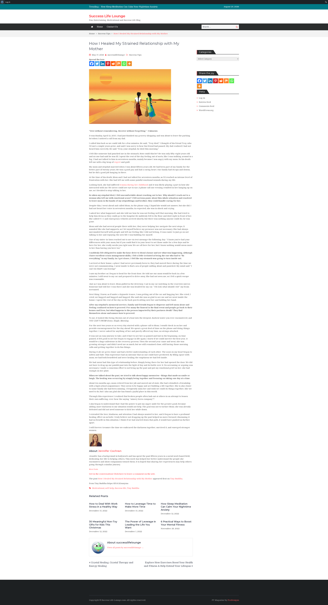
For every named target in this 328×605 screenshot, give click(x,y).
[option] (140, 6)
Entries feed (205, 102)
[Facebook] (91, 63)
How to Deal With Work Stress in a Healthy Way (103, 505)
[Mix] (118, 63)
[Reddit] (113, 63)
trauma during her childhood (134, 185)
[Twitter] (97, 63)
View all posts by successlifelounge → (125, 547)
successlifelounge (116, 55)
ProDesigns (233, 600)
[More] (129, 63)
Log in (202, 98)
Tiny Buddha (176, 479)
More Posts (93, 469)
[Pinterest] (107, 63)
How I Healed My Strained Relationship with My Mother (125, 479)
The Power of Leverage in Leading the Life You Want (140, 524)
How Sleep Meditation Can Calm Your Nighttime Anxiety (129, 7)
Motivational (98, 488)
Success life (120, 488)
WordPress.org (206, 110)
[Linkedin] (102, 63)
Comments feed (206, 106)
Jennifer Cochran (109, 450)
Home (100, 27)
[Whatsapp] (124, 63)
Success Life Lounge (107, 16)
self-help (109, 488)
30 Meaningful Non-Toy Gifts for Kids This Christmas (103, 524)
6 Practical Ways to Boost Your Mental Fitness (176, 523)
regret (117, 162)
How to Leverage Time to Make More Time (140, 505)
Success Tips (135, 55)
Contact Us (112, 27)
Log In (7, 2)
